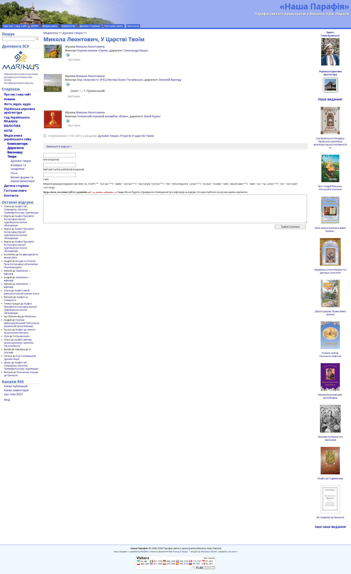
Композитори (17, 143)
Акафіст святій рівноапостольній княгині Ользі (21, 292)
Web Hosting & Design (178, 551)
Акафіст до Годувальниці (330, 478)
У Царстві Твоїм (143, 136)
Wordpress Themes (209, 551)
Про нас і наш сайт (15, 26)
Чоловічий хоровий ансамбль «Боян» (102, 116)
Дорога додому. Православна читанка (330, 313)
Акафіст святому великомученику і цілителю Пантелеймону (19, 342)
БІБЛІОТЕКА (12, 126)
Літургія (125, 136)
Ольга (7, 290)
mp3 (70, 59)
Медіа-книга (50, 26)
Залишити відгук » (59, 146)
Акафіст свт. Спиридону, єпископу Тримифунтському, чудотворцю (21, 209)
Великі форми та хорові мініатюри (23, 179)
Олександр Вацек (136, 50)
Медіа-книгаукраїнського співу (17, 137)
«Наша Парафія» (314, 6)
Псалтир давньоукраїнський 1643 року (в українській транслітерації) (21, 323)
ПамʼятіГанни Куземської (330, 34)
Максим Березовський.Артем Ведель (330, 396)
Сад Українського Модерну (17, 119)
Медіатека (50, 33)
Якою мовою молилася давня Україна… (330, 229)
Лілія (6, 336)
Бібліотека (68, 26)
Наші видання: (330, 99)
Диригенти (15, 148)
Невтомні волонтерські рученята (21, 74)
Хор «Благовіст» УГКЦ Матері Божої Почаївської (110, 79)
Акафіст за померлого (16, 299)
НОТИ (34, 26)
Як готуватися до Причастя (330, 517)
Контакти (133, 26)
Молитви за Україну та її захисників (330, 438)
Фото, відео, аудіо (17, 104)
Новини (9, 99)
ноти (77, 59)
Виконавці (14, 152)
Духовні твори (73, 33)
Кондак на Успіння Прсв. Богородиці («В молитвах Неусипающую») (21, 264)
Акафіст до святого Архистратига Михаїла (19, 331)
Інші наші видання (330, 526)
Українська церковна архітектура (19, 110)
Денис (7, 362)
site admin (232, 551)
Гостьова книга (113, 26)
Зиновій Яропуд (170, 79)
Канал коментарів (16, 390)
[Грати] (68, 55)
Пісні (14, 173)
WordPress (145, 551)
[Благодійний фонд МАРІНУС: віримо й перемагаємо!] (21, 60)
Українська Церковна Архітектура (330, 73)
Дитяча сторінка (90, 26)
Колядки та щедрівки (18, 166)
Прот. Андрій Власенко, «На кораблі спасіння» (330, 188)
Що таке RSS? (13, 394)
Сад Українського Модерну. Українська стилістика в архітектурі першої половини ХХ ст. (330, 143)
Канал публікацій (15, 386)
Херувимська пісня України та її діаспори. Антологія (330, 271)
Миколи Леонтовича (90, 46)
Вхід (7, 399)
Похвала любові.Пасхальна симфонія (330, 354)
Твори (11, 156)
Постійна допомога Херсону (18, 83)
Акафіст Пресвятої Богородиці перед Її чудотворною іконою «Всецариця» (19, 220)
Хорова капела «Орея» (92, 50)
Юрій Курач (152, 116)
